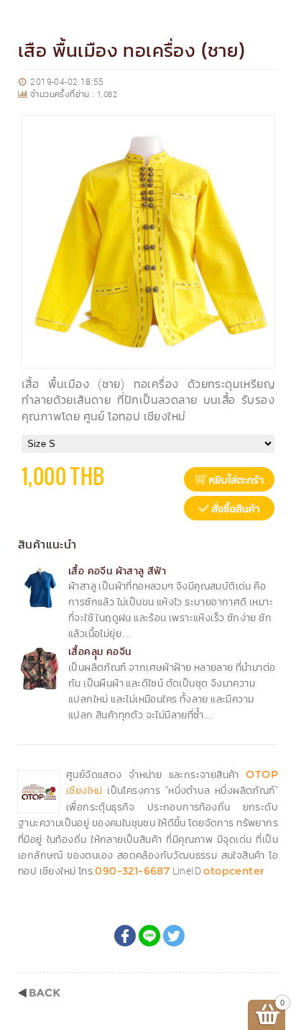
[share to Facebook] (125, 936)
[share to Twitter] (174, 936)
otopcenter (233, 870)
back (39, 993)
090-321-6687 (132, 870)
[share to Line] (149, 936)
